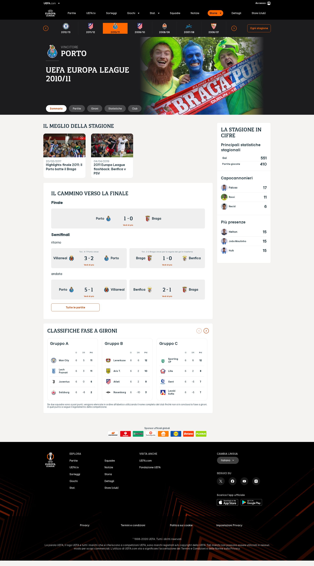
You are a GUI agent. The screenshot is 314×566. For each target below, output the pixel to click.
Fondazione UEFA (150, 467)
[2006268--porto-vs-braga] (128, 218)
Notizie (109, 467)
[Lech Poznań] (54, 371)
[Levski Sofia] (163, 392)
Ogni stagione (259, 28)
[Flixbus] (201, 434)
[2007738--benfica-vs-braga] (167, 290)
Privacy (84, 525)
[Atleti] (109, 381)
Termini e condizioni (133, 525)
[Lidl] (176, 434)
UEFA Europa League (50, 13)
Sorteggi (75, 474)
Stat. (72, 487)
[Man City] (54, 360)
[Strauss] (125, 434)
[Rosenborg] (109, 392)
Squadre (110, 460)
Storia (108, 474)
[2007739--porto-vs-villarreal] (89, 290)
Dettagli (109, 481)
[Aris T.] (109, 371)
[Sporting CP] (163, 360)
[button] (133, 13)
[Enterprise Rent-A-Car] (138, 434)
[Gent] (163, 381)
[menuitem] (73, 13)
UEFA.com (145, 460)
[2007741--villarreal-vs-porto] (89, 258)
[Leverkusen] (109, 360)
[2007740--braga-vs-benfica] (167, 258)
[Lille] (163, 371)
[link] (72, 13)
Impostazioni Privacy (229, 525)
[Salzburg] (54, 392)
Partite (74, 460)
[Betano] (188, 434)
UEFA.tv (74, 467)
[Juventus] (54, 381)
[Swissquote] (150, 434)
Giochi (74, 481)
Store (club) (112, 487)
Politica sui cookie (181, 525)
